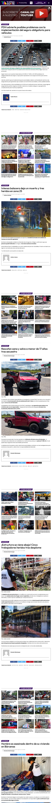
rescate (30, 466)
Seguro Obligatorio (25, 109)
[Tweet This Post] (22, 41)
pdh (13, 109)
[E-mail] (4, 104)
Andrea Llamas (7, 195)
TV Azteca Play (23, 3)
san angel (31, 665)
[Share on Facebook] (14, 41)
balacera (15, 270)
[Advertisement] (26, 122)
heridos (21, 665)
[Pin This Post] (30, 41)
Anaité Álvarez (7, 37)
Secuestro (35, 466)
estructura (15, 665)
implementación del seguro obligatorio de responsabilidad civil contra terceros (21, 68)
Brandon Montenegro (9, 355)
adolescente (16, 466)
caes (21, 466)
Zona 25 (25, 270)
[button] (31, 3)
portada (17, 109)
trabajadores (38, 665)
